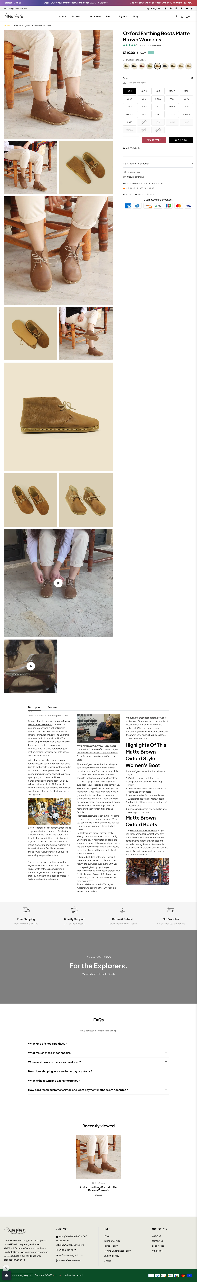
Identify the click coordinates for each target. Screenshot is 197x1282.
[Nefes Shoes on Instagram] (176, 8)
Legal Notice (158, 1245)
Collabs (107, 1260)
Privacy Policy (111, 1245)
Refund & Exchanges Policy (117, 1250)
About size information (136, 82)
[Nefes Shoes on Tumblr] (181, 8)
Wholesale (157, 1250)
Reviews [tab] (52, 707)
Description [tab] (34, 707)
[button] (176, 16)
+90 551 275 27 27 (67, 1250)
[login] (182, 16)
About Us (156, 1235)
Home (7, 25)
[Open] (6, 1275)
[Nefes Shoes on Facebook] (165, 8)
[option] (58, 84)
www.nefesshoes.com (70, 1260)
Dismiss (72, 2)
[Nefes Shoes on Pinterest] (171, 8)
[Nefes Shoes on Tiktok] (192, 8)
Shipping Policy (111, 1255)
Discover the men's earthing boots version (49, 715)
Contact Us (157, 1240)
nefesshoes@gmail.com (71, 1255)
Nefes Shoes (98, 1183)
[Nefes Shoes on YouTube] (187, 8)
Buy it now (181, 140)
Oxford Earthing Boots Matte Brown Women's (98, 1188)
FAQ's (106, 1235)
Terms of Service (112, 1240)
